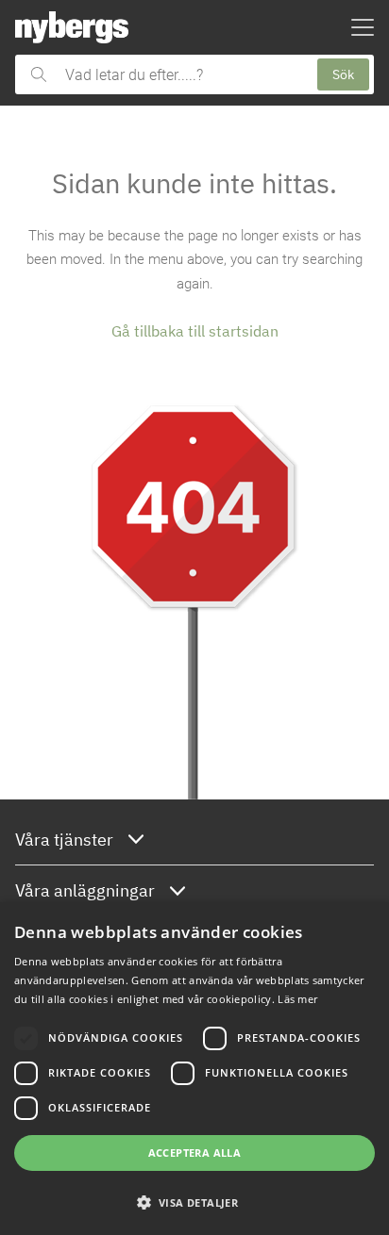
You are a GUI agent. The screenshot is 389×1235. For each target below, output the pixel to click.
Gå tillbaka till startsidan (195, 330)
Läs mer (297, 999)
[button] (194, 1202)
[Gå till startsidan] (71, 27)
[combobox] (181, 74)
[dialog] (194, 1068)
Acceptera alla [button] (195, 1152)
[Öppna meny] (362, 27)
